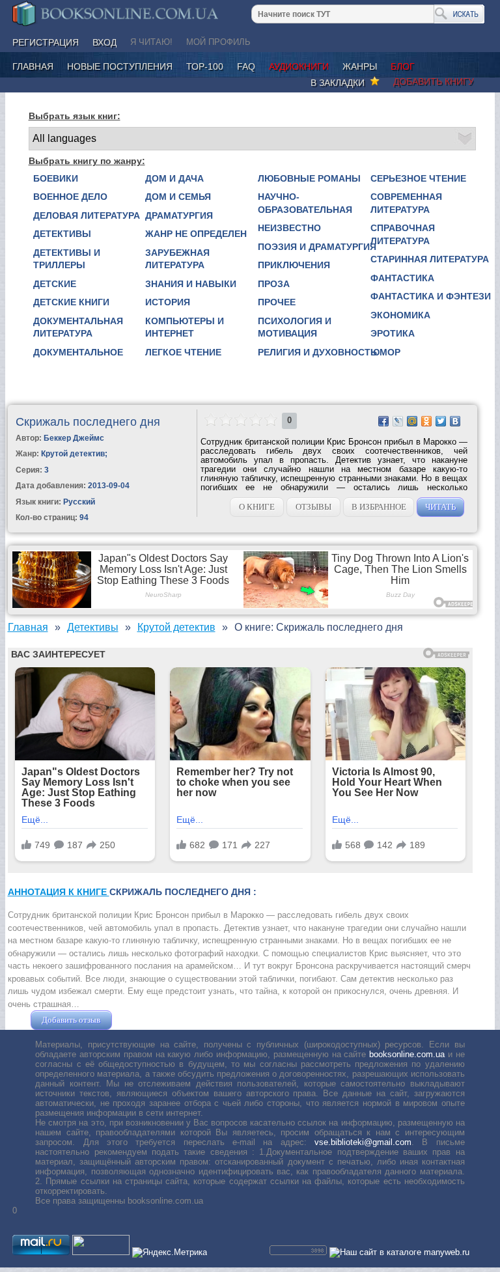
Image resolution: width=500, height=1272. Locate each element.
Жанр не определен (196, 233)
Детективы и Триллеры (66, 259)
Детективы (62, 233)
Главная (32, 66)
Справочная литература (402, 234)
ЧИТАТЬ (440, 507)
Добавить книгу (433, 81)
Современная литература (406, 203)
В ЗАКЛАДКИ (340, 82)
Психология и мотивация (294, 327)
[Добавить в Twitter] (441, 421)
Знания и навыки (190, 284)
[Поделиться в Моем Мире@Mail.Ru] (412, 421)
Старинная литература (429, 259)
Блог (403, 66)
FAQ (246, 66)
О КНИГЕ (257, 507)
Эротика (392, 333)
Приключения (294, 265)
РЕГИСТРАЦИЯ (45, 42)
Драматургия (179, 215)
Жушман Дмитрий (150, 1020)
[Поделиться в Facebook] (383, 421)
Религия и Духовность (317, 352)
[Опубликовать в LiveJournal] (398, 421)
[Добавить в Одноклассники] (426, 421)
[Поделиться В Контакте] (455, 421)
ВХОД (104, 42)
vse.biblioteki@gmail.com (362, 1142)
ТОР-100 (204, 66)
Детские (54, 284)
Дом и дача (174, 178)
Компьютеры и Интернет (184, 327)
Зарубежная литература (177, 259)
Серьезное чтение (418, 178)
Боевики (55, 178)
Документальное (78, 352)
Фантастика (402, 278)
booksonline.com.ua (407, 1054)
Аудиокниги (299, 66)
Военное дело (70, 196)
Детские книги (71, 302)
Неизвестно (289, 228)
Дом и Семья (178, 196)
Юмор (385, 352)
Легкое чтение (183, 352)
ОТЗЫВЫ (313, 507)
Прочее (277, 302)
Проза (274, 284)
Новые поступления (120, 66)
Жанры (359, 66)
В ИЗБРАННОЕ (379, 507)
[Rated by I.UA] (101, 1252)
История (167, 302)
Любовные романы (309, 178)
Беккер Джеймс (74, 438)
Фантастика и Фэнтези (430, 296)
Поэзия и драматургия (317, 247)
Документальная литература (78, 327)
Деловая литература (86, 215)
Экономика (400, 315)
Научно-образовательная (305, 203)
